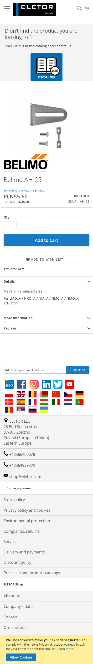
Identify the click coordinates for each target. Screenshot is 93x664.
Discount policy (17, 562)
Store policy (14, 499)
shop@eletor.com (25, 476)
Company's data (18, 606)
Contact (11, 617)
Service (10, 541)
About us (12, 596)
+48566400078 (21, 454)
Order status (15, 627)
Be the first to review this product (24, 190)
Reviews (10, 328)
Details (9, 281)
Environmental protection (27, 520)
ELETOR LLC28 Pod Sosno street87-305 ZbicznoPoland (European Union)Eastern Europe (26, 432)
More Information (18, 318)
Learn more (65, 649)
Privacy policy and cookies (27, 510)
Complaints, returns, (22, 531)
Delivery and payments (24, 552)
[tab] (46, 281)
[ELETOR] (34, 9)
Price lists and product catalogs (32, 572)
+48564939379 (21, 465)
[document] (47, 649)
